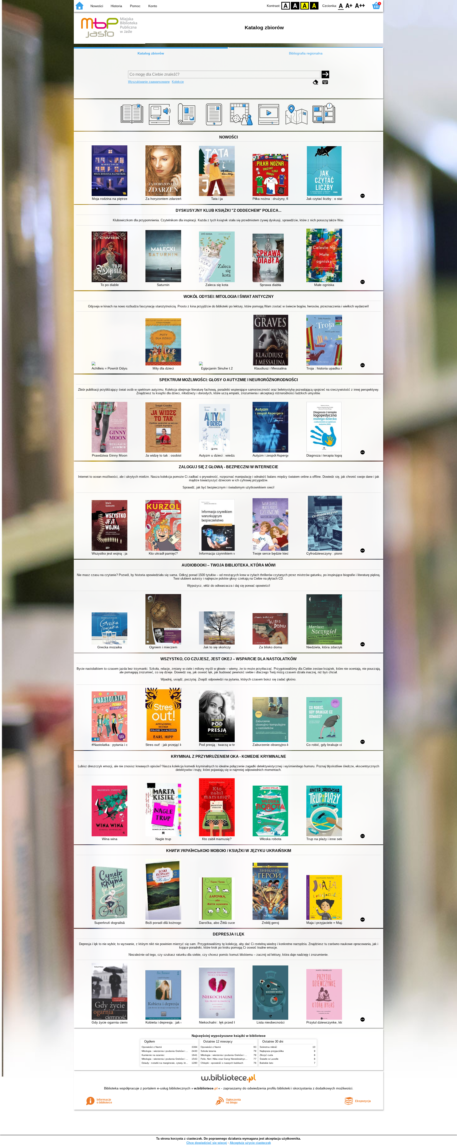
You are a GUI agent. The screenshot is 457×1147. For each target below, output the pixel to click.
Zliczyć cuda (266, 1055)
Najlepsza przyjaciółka (272, 1051)
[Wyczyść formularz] (315, 82)
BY (314, 5)
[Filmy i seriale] (269, 125)
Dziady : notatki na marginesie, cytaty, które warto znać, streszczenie (179, 1063)
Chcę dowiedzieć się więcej (206, 1143)
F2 (360, 5)
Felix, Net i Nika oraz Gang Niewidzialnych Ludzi (227, 1059)
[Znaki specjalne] (325, 82)
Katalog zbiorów (151, 53)
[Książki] (132, 125)
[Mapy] (297, 125)
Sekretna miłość (268, 1047)
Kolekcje (178, 82)
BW (295, 5)
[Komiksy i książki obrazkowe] (324, 125)
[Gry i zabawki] (242, 125)
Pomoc (135, 6)
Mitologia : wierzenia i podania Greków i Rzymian (168, 1051)
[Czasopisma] (187, 125)
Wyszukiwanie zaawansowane (149, 82)
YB (304, 5)
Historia (116, 6)
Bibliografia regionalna (306, 53)
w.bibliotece (206, 1088)
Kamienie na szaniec (153, 1055)
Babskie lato (266, 1063)
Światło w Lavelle (269, 1059)
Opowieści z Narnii (152, 1047)
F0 (341, 5)
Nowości (96, 6)
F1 (349, 5)
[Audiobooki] (160, 125)
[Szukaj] (325, 74)
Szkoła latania (208, 1051)
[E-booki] (215, 125)
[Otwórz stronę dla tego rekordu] (111, 171)
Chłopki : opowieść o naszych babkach (222, 1063)
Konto (152, 6)
